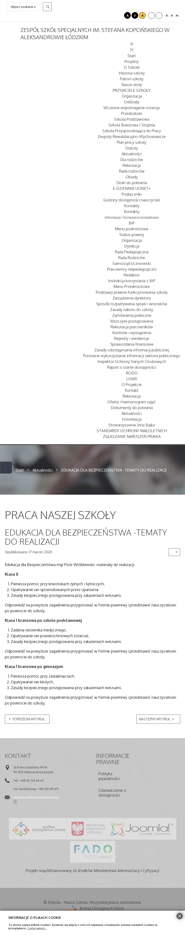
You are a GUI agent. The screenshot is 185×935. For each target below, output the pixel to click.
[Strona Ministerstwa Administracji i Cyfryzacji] (88, 829)
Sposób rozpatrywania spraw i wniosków (131, 303)
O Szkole (132, 67)
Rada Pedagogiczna (131, 251)
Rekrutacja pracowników (132, 326)
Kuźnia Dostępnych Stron (102, 908)
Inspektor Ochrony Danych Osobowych (131, 361)
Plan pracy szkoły (131, 142)
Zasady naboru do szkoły (131, 309)
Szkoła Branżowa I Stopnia (131, 125)
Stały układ (151, 15)
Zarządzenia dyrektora (131, 298)
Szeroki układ (159, 15)
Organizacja (132, 96)
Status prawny (131, 234)
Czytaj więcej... (37, 928)
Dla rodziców (131, 159)
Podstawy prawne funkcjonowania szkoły (132, 292)
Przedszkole (131, 113)
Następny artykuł (155, 719)
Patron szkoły (132, 78)
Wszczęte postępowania (131, 321)
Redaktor (131, 275)
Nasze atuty (131, 84)
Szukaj (47, 6)
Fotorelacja (131, 419)
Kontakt (132, 390)
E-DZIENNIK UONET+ (132, 188)
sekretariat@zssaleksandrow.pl (36, 797)
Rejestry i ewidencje (131, 338)
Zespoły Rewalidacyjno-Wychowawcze (132, 136)
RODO (132, 373)
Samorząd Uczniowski (131, 263)
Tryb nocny (120, 15)
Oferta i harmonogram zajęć (131, 401)
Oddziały (131, 102)
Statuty (131, 148)
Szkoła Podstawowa (131, 119)
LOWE (131, 378)
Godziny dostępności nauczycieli (131, 200)
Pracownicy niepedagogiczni (131, 269)
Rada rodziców (132, 171)
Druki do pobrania (131, 182)
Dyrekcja (131, 246)
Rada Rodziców (131, 257)
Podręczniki (132, 194)
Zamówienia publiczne (131, 315)
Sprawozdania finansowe (131, 344)
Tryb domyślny (113, 15)
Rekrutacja (132, 165)
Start (131, 55)
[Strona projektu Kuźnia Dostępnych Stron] (39, 829)
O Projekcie (132, 384)
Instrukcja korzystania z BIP (131, 280)
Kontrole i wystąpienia (131, 332)
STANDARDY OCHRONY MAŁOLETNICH (132, 430)
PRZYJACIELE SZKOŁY (132, 90)
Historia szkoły (132, 73)
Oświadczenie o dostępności (112, 793)
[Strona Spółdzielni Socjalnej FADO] (92, 852)
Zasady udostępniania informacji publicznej (131, 350)
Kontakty (131, 205)
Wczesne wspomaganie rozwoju (131, 107)
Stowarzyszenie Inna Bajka (131, 425)
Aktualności (132, 153)
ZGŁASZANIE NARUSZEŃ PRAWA (132, 436)
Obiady (132, 177)
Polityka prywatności (109, 776)
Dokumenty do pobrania (132, 407)
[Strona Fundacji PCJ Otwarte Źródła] (142, 829)
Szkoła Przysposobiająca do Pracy (131, 130)
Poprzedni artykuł (28, 719)
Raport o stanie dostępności (131, 367)
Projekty (132, 61)
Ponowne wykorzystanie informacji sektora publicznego (131, 355)
